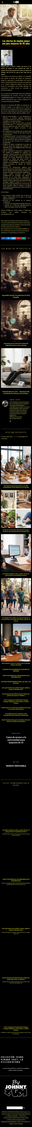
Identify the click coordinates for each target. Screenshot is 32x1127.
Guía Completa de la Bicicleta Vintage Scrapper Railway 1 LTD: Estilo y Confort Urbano (16, 701)
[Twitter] (13, 238)
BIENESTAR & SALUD (20, 46)
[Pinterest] (18, 238)
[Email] (28, 238)
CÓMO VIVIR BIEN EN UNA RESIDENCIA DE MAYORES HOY (16, 676)
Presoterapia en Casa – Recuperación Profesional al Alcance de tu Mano (16, 392)
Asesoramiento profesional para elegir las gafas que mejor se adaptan (16, 694)
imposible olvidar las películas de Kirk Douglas (16, 296)
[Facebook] (3, 238)
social (18, 116)
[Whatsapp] (23, 238)
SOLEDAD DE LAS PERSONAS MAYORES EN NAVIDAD (16, 670)
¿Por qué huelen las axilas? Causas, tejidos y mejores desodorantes (16, 688)
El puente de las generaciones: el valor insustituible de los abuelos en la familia (16, 486)
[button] (24, 1107)
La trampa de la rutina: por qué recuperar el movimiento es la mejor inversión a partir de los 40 (16, 619)
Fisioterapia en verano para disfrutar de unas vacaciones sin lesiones (16, 708)
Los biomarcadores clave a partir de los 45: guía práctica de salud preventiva (16, 574)
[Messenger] (8, 238)
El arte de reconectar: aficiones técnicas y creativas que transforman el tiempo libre (15, 530)
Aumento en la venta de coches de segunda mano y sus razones (16, 344)
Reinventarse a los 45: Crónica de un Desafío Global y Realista (16, 664)
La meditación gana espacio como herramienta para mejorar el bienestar (16, 714)
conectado (15, 436)
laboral (15, 124)
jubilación (25, 182)
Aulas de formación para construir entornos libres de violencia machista (16, 720)
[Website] (10, 421)
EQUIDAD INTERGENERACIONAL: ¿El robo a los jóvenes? (16, 682)
